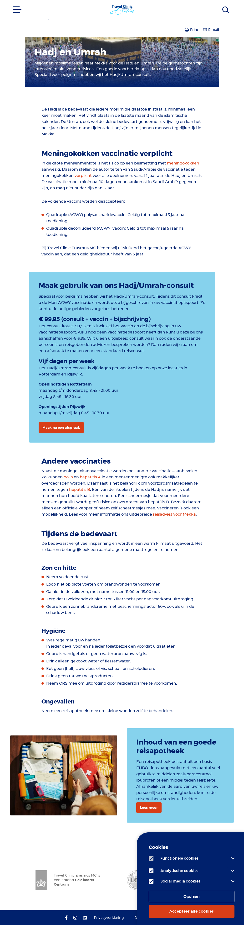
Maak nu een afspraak (61, 427)
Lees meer (149, 807)
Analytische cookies (179, 870)
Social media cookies (180, 881)
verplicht (84, 176)
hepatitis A (90, 477)
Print (194, 29)
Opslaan (191, 896)
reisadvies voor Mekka (174, 514)
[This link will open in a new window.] (66, 918)
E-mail (213, 29)
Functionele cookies (179, 858)
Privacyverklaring (109, 918)
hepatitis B (79, 490)
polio (68, 477)
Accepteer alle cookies (191, 911)
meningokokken (183, 163)
